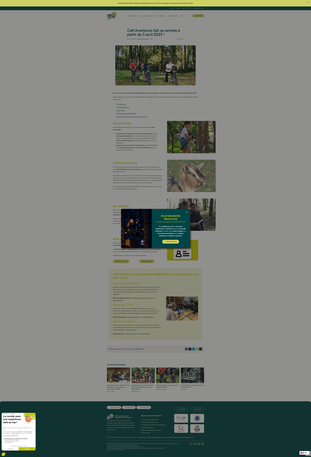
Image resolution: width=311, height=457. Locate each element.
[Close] (186, 212)
